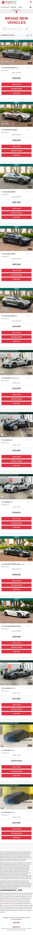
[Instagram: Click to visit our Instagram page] (16, 922)
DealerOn (11, 928)
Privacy (18, 928)
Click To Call (16, 84)
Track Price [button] (16, 93)
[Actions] (30, 67)
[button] (5, 7)
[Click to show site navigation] (30, 7)
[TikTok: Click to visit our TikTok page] (19, 922)
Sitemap (15, 928)
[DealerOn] (16, 927)
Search (26, 29)
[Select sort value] (30, 35)
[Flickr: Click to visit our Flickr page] (17, 922)
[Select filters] (28, 35)
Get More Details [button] (16, 89)
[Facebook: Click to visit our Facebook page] (13, 922)
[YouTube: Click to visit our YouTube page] (14, 922)
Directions (13, 7)
